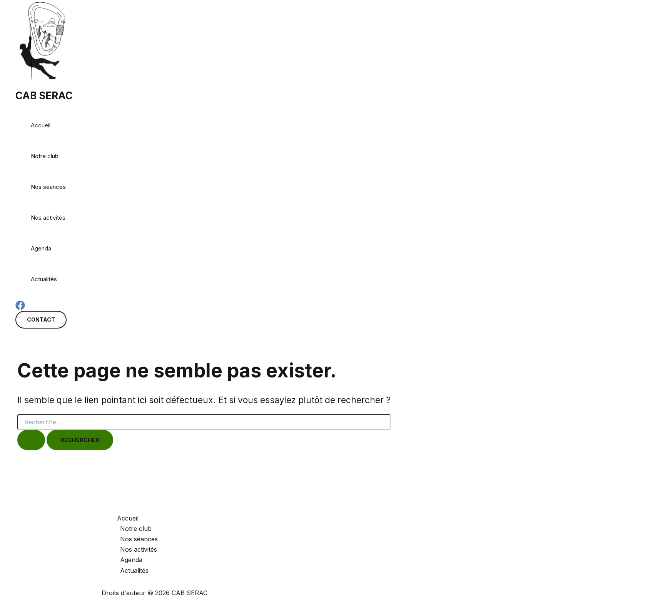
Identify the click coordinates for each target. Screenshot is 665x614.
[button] (41, 320)
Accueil (40, 125)
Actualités (44, 279)
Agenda (41, 248)
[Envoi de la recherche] (31, 440)
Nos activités (48, 217)
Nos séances (48, 186)
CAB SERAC (44, 96)
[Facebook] (20, 308)
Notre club (44, 156)
